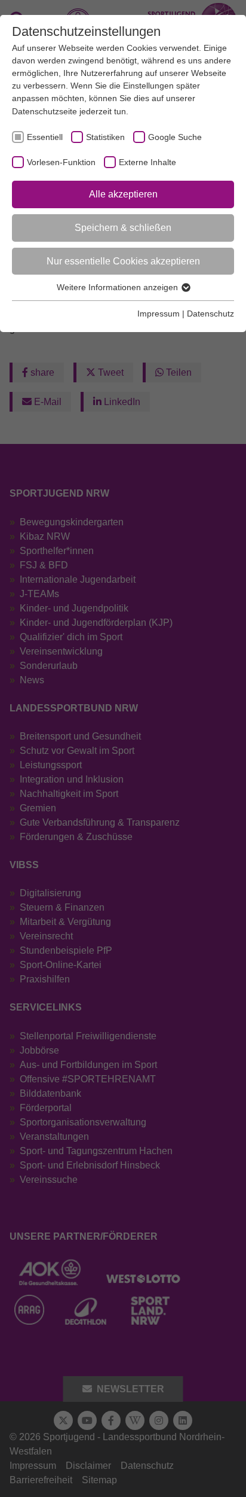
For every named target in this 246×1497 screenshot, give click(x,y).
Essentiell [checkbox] (45, 137)
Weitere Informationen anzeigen (118, 287)
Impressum (158, 313)
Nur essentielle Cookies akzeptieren (123, 261)
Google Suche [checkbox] (175, 137)
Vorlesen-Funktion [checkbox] (61, 162)
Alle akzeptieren (123, 194)
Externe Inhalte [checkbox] (147, 162)
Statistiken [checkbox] (105, 137)
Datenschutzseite (44, 111)
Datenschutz (210, 313)
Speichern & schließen (123, 228)
